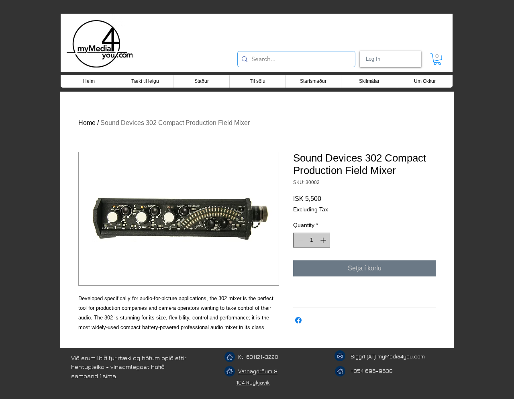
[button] (437, 59)
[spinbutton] (311, 240)
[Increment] (324, 240)
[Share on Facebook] (298, 320)
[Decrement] (299, 240)
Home (87, 122)
